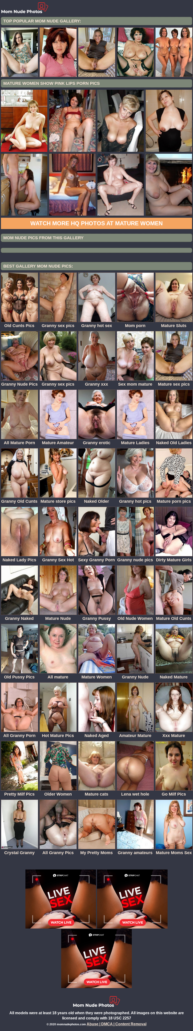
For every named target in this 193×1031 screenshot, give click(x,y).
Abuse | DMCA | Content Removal (116, 1024)
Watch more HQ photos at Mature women (96, 223)
